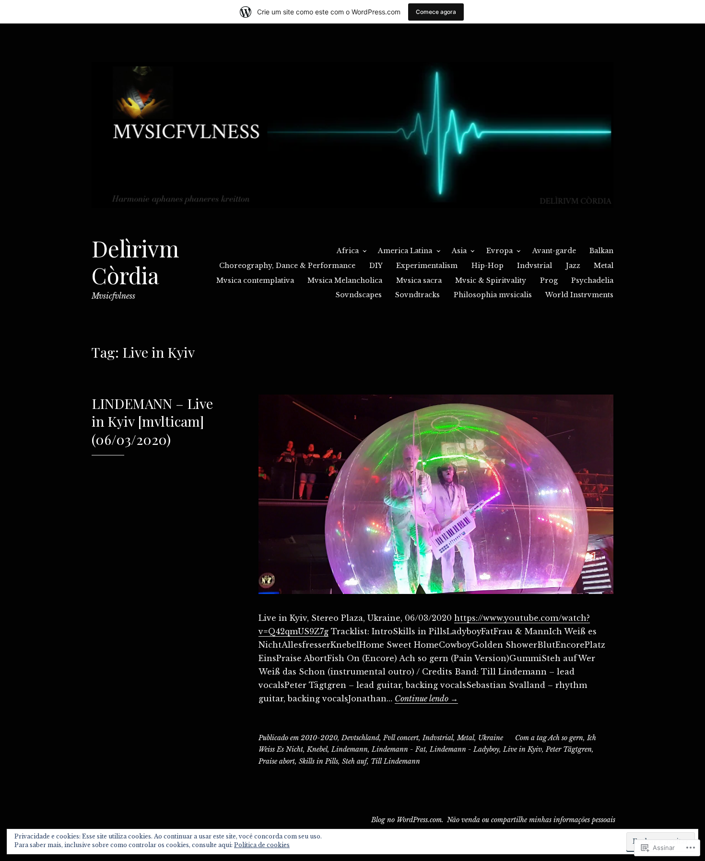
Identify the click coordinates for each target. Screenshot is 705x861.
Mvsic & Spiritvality (490, 280)
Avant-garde (554, 250)
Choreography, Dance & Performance (287, 265)
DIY (376, 265)
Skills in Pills (318, 761)
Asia (459, 250)
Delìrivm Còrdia (135, 261)
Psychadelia (592, 280)
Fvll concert (401, 737)
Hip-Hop (487, 265)
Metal (603, 265)
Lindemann (349, 749)
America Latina (405, 250)
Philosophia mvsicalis (493, 295)
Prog (549, 280)
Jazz (573, 265)
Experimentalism (427, 265)
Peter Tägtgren (569, 749)
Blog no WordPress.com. (407, 819)
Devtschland (360, 737)
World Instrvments (579, 295)
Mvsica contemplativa (255, 280)
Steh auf (354, 761)
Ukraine (490, 737)
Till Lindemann (395, 761)
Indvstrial (534, 265)
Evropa (499, 250)
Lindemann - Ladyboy (464, 749)
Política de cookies (262, 845)
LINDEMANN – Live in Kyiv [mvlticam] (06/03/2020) (152, 421)
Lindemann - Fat (399, 749)
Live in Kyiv (522, 749)
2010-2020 (319, 737)
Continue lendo (426, 698)
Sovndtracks (417, 295)
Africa (348, 250)
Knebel (317, 749)
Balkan (601, 250)
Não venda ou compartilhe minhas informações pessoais (531, 819)
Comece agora (436, 11)
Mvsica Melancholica (344, 280)
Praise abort (276, 761)
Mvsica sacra (419, 280)
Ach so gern (565, 737)
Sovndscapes (359, 295)
